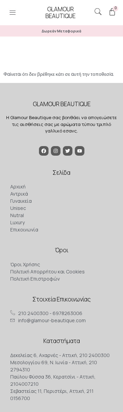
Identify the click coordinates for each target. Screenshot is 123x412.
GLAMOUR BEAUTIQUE (62, 104)
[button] (12, 13)
